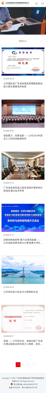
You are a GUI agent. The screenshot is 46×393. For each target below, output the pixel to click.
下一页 (33, 364)
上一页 (13, 364)
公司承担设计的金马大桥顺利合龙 (20, 292)
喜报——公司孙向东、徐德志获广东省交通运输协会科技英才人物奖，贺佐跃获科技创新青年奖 (23, 344)
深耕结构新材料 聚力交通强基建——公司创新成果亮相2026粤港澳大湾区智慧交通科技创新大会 (23, 243)
